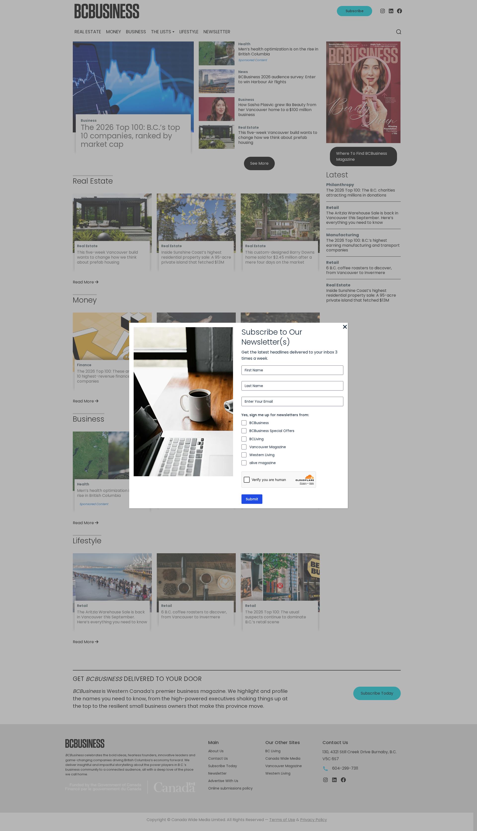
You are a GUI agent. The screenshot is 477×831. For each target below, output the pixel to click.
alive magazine (262, 462)
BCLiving (256, 438)
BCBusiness (259, 422)
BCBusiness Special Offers (271, 430)
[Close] (345, 327)
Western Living (262, 454)
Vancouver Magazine (267, 446)
